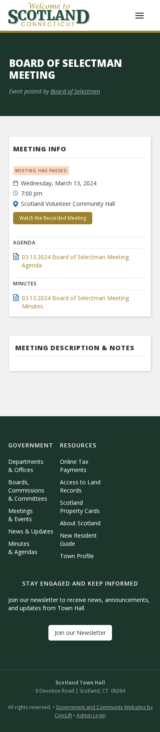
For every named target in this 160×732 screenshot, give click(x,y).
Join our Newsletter (80, 632)
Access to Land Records (80, 486)
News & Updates (30, 531)
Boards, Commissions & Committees (27, 490)
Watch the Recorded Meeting (52, 217)
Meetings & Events (20, 515)
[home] (49, 15)
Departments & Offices (25, 466)
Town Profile (77, 556)
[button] (139, 15)
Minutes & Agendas (22, 548)
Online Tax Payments (74, 466)
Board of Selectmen (75, 91)
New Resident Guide (78, 539)
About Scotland (80, 523)
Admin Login (91, 715)
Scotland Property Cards (80, 507)
